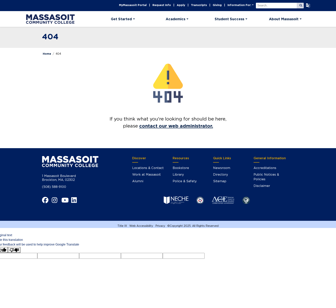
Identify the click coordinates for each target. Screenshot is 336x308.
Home (47, 53)
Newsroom (221, 168)
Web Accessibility (141, 225)
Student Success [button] (229, 19)
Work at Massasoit (146, 174)
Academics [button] (175, 19)
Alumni (137, 181)
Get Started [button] (121, 19)
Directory (220, 174)
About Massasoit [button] (283, 19)
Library (178, 174)
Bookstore (181, 168)
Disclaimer (262, 186)
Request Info (161, 5)
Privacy (160, 225)
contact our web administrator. (176, 126)
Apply (181, 5)
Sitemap (219, 181)
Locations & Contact (148, 168)
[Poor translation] (14, 250)
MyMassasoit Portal (133, 5)
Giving (217, 5)
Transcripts (199, 5)
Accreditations (265, 168)
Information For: (239, 5)
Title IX (122, 225)
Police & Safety (185, 181)
